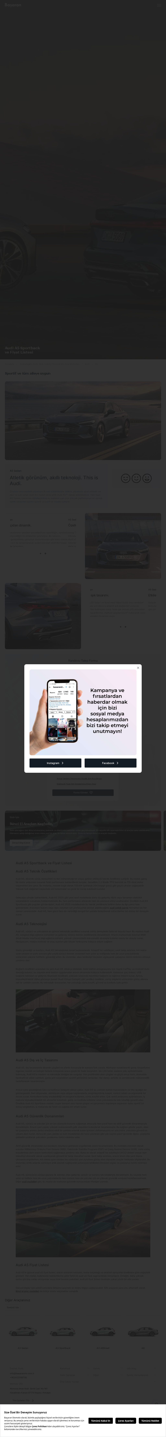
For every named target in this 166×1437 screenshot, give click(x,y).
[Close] (138, 667)
